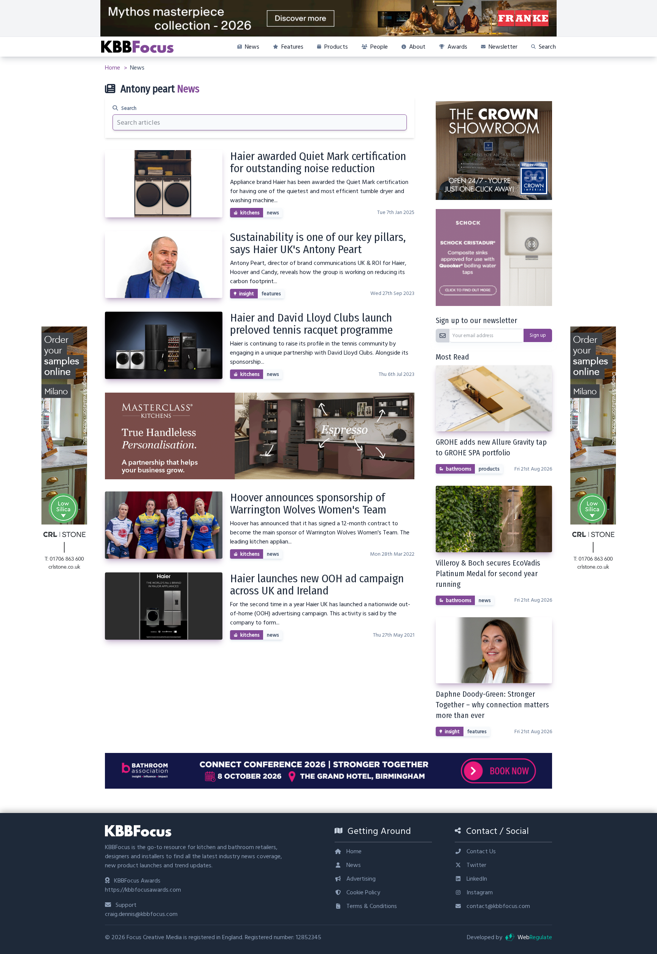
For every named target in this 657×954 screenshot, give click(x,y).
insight (246, 294)
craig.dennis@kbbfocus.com (141, 914)
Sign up (538, 335)
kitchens (249, 213)
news (273, 213)
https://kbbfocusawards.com (143, 890)
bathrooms (458, 469)
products (489, 469)
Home (113, 67)
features (271, 294)
